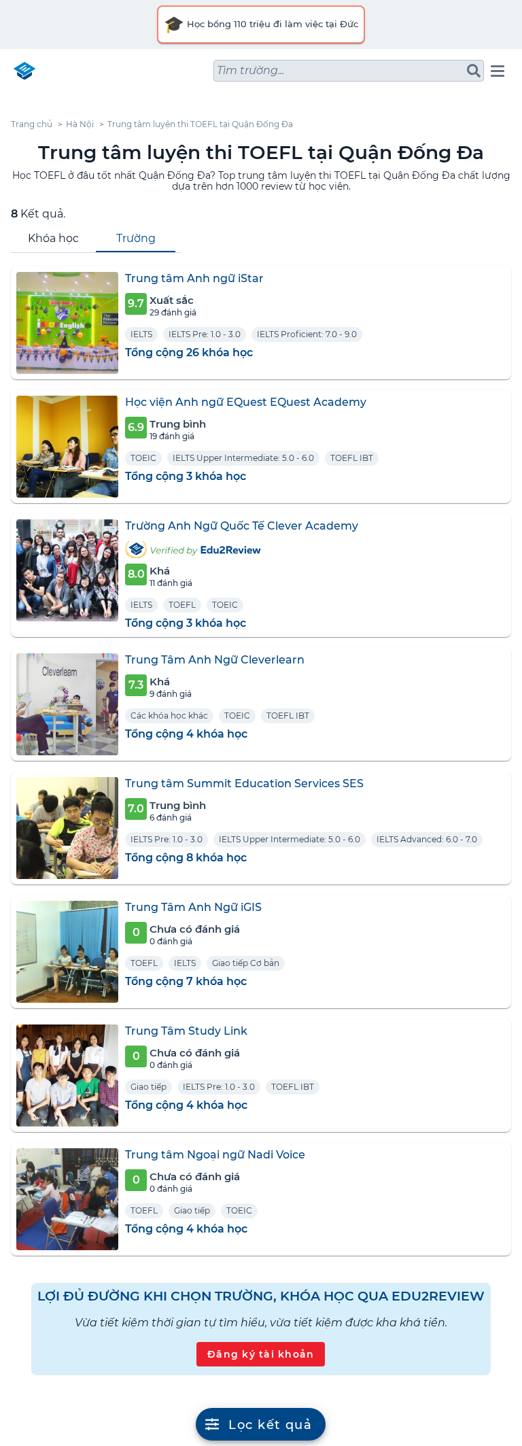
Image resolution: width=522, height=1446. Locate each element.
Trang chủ (31, 124)
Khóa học (53, 238)
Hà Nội (80, 124)
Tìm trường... (250, 70)
